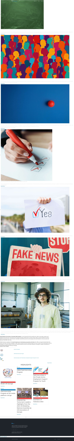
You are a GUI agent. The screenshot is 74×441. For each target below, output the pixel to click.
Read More (3, 34)
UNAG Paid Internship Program (19, 353)
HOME (55, 439)
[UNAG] (14, 1)
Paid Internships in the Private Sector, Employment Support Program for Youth (26, 357)
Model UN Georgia (17, 349)
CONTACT (58, 439)
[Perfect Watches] (3, 436)
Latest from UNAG (4, 346)
